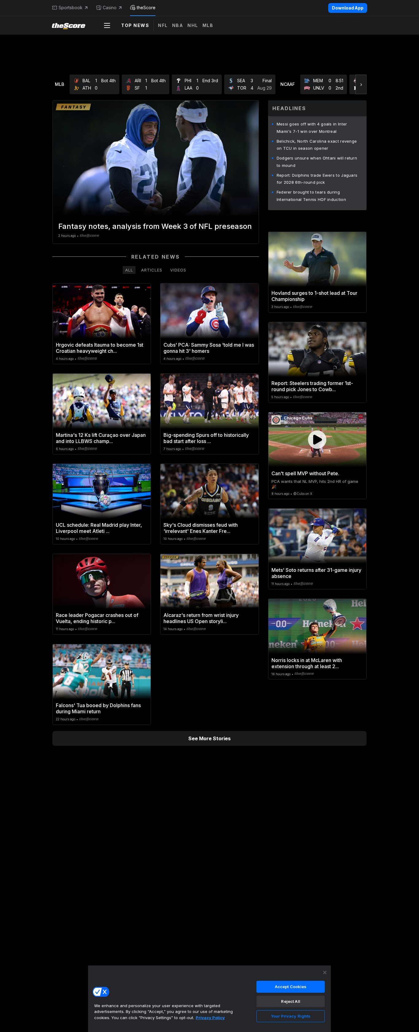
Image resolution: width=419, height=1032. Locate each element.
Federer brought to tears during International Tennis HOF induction (311, 196)
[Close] (325, 972)
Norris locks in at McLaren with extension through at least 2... (306, 663)
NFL (163, 25)
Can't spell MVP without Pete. (305, 473)
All (129, 270)
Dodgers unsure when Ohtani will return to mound (317, 162)
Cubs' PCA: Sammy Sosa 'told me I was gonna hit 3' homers (208, 348)
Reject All (290, 1001)
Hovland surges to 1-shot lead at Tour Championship (314, 296)
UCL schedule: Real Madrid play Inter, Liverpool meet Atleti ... (99, 528)
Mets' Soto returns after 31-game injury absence (316, 573)
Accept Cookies (291, 986)
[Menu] (107, 25)
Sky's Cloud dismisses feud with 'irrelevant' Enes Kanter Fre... (200, 528)
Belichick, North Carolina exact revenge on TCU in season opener (317, 145)
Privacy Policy (210, 1017)
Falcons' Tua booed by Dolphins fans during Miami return (98, 708)
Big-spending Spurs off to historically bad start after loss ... (206, 438)
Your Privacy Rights (290, 1016)
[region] (209, 998)
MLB (207, 25)
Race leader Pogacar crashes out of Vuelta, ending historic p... (97, 618)
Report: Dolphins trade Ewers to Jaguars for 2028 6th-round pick (317, 179)
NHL (192, 25)
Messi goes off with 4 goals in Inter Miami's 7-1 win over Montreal (312, 127)
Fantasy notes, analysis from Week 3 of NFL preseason (155, 226)
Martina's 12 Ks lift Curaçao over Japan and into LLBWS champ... (101, 438)
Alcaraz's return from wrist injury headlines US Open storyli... (201, 618)
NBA (177, 25)
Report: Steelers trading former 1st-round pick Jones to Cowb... (312, 386)
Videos (178, 270)
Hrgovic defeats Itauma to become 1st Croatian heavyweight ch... (99, 348)
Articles (151, 270)
